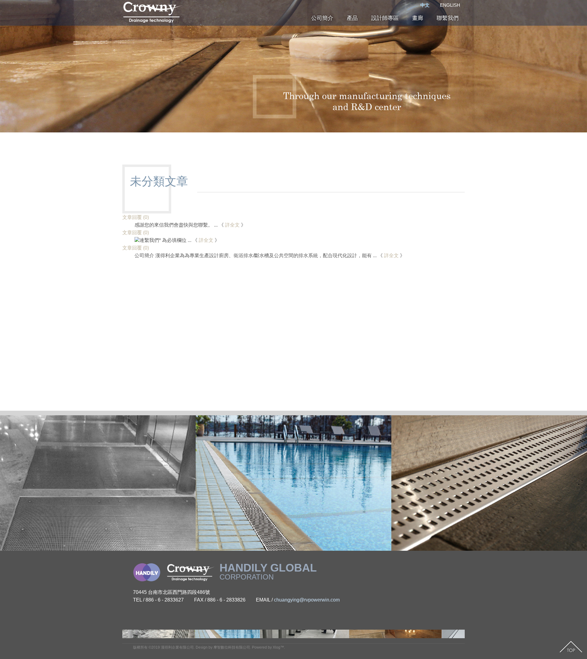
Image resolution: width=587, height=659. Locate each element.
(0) (135, 217)
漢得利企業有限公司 (177, 647)
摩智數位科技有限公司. (232, 647)
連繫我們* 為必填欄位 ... (165, 240)
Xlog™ (278, 647)
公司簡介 (322, 18)
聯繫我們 (448, 18)
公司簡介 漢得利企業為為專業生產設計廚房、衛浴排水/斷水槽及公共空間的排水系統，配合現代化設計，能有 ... (256, 255)
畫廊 (417, 18)
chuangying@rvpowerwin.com (307, 599)
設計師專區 (385, 18)
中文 (425, 5)
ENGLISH (450, 5)
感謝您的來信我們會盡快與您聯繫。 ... (176, 225)
